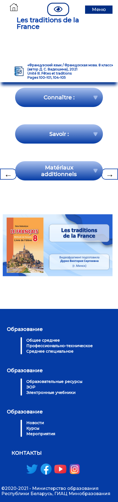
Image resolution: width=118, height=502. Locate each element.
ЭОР (30, 387)
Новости (35, 422)
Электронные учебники (50, 392)
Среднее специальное (50, 351)
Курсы (32, 428)
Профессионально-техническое (59, 345)
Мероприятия (40, 433)
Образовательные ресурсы (54, 381)
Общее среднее (43, 340)
